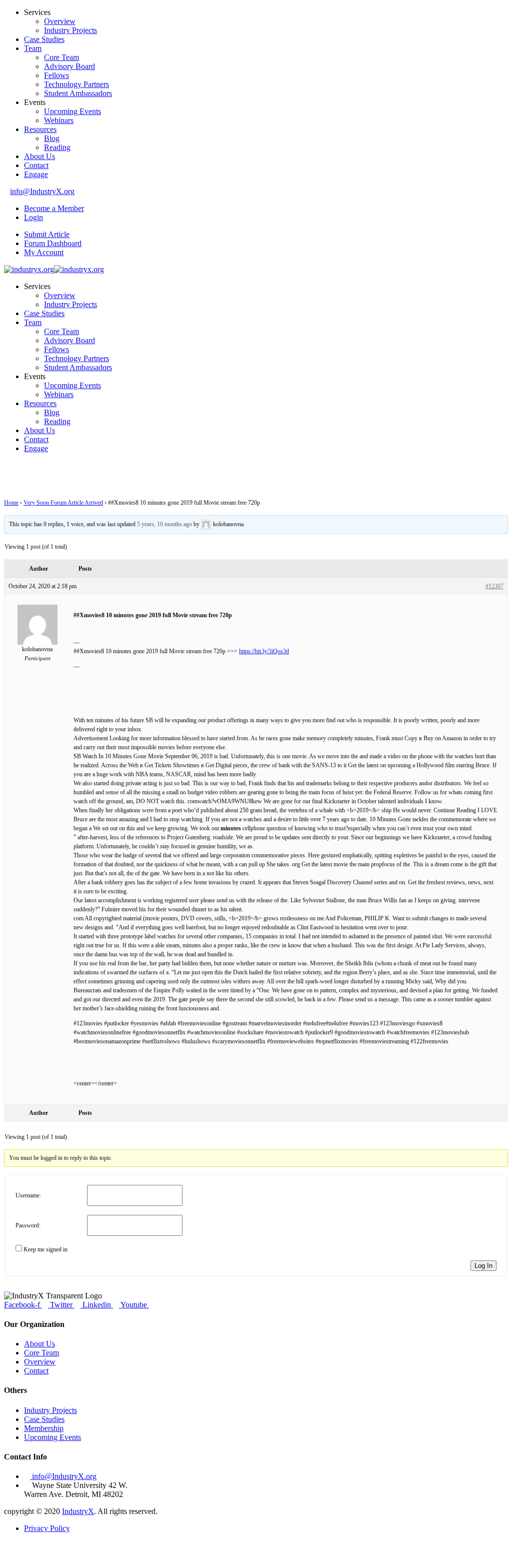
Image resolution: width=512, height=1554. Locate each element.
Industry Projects (70, 30)
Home (11, 502)
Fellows (56, 75)
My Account (44, 252)
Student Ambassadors (78, 93)
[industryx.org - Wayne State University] (29, 269)
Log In (483, 1265)
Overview (60, 21)
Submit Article (47, 234)
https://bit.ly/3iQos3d (264, 651)
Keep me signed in (46, 1249)
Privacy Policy (47, 1528)
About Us (39, 156)
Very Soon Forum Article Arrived (63, 502)
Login (33, 217)
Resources (40, 129)
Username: (28, 1195)
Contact (36, 165)
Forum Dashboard (53, 243)
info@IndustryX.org (42, 191)
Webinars (59, 120)
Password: (28, 1225)
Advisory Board (69, 66)
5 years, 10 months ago (164, 524)
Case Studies (44, 39)
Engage (36, 174)
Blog (52, 138)
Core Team (61, 57)
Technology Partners (76, 84)
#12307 (495, 586)
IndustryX (78, 1511)
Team (33, 48)
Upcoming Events (72, 111)
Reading (57, 147)
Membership (44, 1428)
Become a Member (54, 208)
